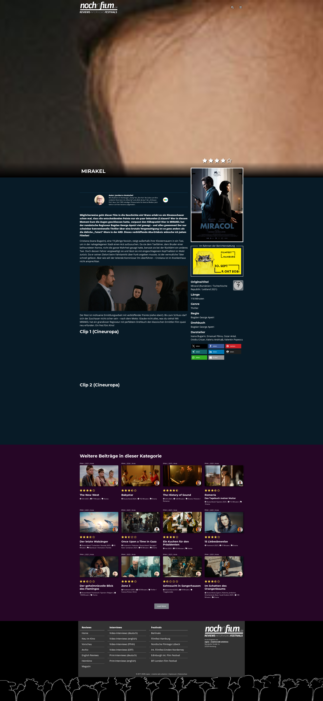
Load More (161, 606)
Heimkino (87, 660)
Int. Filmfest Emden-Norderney (167, 649)
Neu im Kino (88, 638)
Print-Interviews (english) (123, 660)
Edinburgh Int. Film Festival (165, 655)
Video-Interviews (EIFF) (121, 649)
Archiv (85, 649)
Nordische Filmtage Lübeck (165, 644)
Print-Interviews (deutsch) (123, 655)
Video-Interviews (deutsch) (124, 633)
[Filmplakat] (217, 206)
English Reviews (90, 655)
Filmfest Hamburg (160, 638)
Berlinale (156, 633)
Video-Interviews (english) (123, 638)
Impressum (173, 674)
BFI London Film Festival (164, 660)
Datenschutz (182, 674)
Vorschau (87, 644)
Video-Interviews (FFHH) (122, 644)
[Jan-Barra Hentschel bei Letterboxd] (165, 199)
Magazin (86, 666)
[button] (199, 346)
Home (85, 633)
